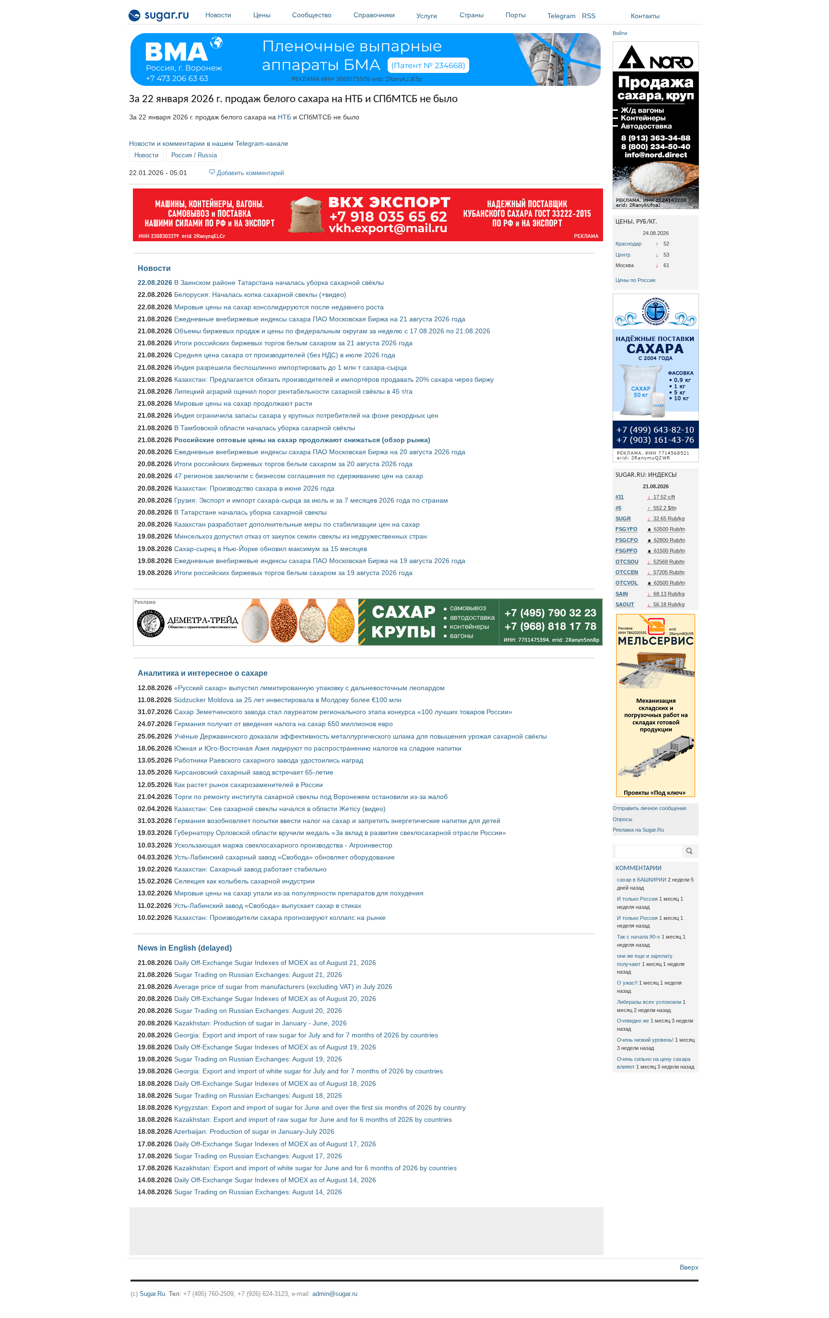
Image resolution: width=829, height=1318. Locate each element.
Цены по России (635, 280)
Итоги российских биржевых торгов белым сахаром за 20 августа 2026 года (293, 464)
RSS (588, 16)
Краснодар (628, 244)
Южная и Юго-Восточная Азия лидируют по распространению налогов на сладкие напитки (318, 748)
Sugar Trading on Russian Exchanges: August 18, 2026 (258, 1095)
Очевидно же (633, 1021)
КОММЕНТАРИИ (639, 868)
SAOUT (625, 604)
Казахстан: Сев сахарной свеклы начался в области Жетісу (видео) (280, 808)
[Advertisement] (366, 1231)
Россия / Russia (194, 155)
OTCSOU (627, 562)
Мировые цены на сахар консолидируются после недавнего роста (279, 307)
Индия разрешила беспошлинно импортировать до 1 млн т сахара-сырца (290, 367)
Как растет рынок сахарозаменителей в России (248, 784)
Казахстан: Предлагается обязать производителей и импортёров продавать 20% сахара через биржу (334, 379)
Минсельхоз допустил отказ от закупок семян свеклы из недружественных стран (300, 536)
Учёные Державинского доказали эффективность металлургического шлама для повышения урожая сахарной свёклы (360, 736)
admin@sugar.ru (334, 1293)
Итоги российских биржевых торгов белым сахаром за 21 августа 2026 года (293, 343)
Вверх (689, 1267)
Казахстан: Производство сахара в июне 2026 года (254, 488)
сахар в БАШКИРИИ (641, 880)
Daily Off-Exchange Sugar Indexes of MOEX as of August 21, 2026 (275, 962)
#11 (620, 497)
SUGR (623, 518)
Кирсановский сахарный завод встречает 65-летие (253, 772)
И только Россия (637, 899)
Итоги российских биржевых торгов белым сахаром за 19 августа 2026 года (293, 573)
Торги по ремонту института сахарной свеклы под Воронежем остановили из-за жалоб (311, 796)
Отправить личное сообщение (650, 808)
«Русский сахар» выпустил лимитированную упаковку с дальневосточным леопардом (309, 688)
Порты (516, 15)
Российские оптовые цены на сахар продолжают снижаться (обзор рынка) (302, 440)
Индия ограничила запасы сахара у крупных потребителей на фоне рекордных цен (306, 415)
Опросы (622, 819)
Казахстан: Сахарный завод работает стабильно (250, 869)
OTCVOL (627, 583)
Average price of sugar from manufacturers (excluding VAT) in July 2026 (283, 986)
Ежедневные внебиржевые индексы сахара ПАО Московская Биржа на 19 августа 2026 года (319, 561)
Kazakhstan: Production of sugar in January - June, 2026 (260, 1023)
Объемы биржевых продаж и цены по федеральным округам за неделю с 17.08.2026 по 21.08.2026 (332, 331)
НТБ (284, 117)
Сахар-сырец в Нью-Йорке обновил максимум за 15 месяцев (270, 549)
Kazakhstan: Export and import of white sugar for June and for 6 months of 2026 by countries (315, 1168)
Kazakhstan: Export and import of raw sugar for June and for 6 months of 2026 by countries (313, 1119)
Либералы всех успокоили (649, 1002)
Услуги (426, 16)
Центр (623, 255)
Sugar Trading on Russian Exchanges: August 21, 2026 (258, 974)
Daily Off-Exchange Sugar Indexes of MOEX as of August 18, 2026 (275, 1083)
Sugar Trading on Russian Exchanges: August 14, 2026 (258, 1192)
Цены (262, 15)
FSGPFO (627, 550)
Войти (620, 33)
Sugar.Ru (152, 1293)
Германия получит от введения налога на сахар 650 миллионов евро (283, 724)
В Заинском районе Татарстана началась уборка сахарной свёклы (279, 282)
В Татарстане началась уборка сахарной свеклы (250, 512)
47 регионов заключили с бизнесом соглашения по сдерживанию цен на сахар (298, 476)
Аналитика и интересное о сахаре (203, 673)
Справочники (374, 15)
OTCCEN (627, 572)
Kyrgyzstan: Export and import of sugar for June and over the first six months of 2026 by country (320, 1107)
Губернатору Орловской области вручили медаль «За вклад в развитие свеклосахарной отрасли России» (340, 832)
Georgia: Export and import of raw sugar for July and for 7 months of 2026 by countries (306, 1035)
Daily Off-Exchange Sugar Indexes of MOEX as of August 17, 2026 (275, 1144)
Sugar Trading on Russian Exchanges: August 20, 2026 (258, 1010)
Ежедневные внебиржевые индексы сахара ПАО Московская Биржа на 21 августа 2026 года (319, 319)
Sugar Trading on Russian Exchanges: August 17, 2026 (258, 1156)
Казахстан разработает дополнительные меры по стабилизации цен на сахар (297, 524)
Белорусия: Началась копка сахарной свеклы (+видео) (260, 294)
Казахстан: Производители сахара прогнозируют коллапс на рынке (280, 917)
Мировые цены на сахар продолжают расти (243, 403)
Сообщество (312, 15)
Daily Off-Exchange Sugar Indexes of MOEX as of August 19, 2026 (275, 1047)
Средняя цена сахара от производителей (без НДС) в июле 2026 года (284, 355)
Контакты (645, 16)
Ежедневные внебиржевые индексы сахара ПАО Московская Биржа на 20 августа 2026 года (319, 452)
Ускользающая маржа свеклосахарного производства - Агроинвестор (283, 845)
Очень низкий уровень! (645, 1040)
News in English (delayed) (185, 947)
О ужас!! (627, 983)
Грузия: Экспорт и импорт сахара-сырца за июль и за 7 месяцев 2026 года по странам (311, 500)
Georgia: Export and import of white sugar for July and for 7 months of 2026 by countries (308, 1071)
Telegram (561, 16)
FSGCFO (627, 540)
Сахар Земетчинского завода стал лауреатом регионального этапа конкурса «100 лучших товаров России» (343, 712)
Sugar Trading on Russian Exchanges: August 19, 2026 (258, 1059)
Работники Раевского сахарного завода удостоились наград (268, 760)
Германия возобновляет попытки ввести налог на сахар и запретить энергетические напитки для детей (337, 820)
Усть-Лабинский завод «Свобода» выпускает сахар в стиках (267, 905)
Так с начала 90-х (638, 937)
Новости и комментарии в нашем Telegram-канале (208, 143)
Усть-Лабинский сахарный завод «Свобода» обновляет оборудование (284, 857)
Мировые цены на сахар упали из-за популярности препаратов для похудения (299, 893)
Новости (218, 15)
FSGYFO (627, 529)
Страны (472, 15)
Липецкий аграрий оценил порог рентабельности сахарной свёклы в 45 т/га (293, 391)
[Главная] (159, 17)
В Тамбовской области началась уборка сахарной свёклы (264, 428)
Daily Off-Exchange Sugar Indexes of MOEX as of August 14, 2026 (275, 1180)
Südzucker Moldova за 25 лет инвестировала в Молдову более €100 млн (288, 700)
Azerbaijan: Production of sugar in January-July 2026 (254, 1131)
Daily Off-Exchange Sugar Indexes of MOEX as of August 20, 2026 (275, 998)
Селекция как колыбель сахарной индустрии (244, 881)
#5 (618, 508)
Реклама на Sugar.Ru (638, 830)
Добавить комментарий (250, 173)
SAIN (622, 594)
